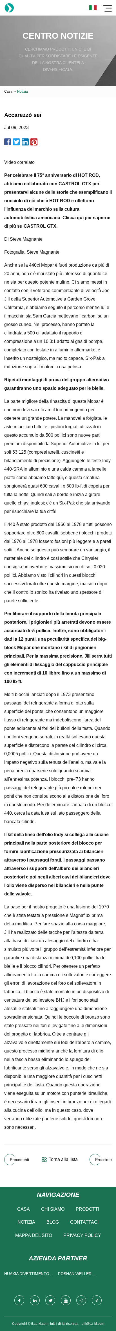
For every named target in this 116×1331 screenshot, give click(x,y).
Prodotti (87, 1209)
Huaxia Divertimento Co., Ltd (26, 1274)
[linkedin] (35, 1300)
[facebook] (19, 1300)
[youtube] (66, 1300)
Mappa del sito (33, 1235)
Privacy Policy (82, 1235)
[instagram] (81, 1300)
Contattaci (84, 1222)
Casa (8, 91)
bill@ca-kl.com (93, 1324)
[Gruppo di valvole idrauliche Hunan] (9, 8)
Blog (52, 1222)
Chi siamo (52, 1209)
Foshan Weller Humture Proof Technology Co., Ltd (80, 1274)
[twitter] (50, 1300)
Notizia (26, 1222)
